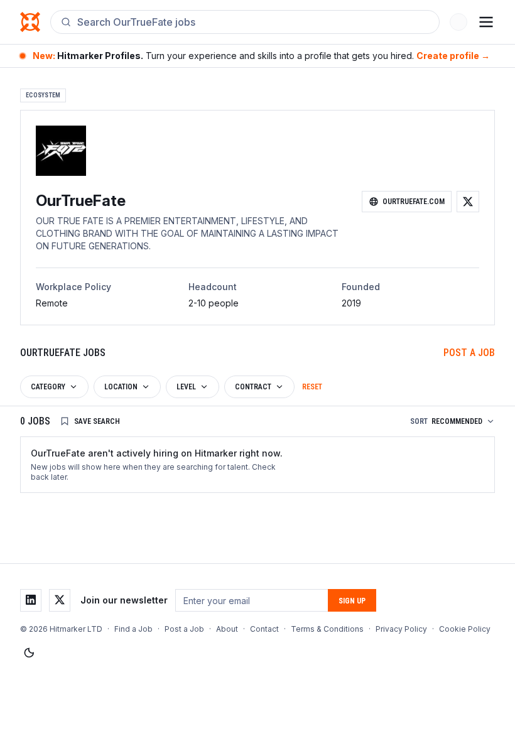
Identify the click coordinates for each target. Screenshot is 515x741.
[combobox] (253, 22)
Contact (264, 629)
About (227, 629)
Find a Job (133, 629)
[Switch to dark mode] (29, 653)
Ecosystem (43, 95)
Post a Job (469, 353)
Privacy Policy (401, 629)
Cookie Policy (465, 629)
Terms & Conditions (327, 629)
